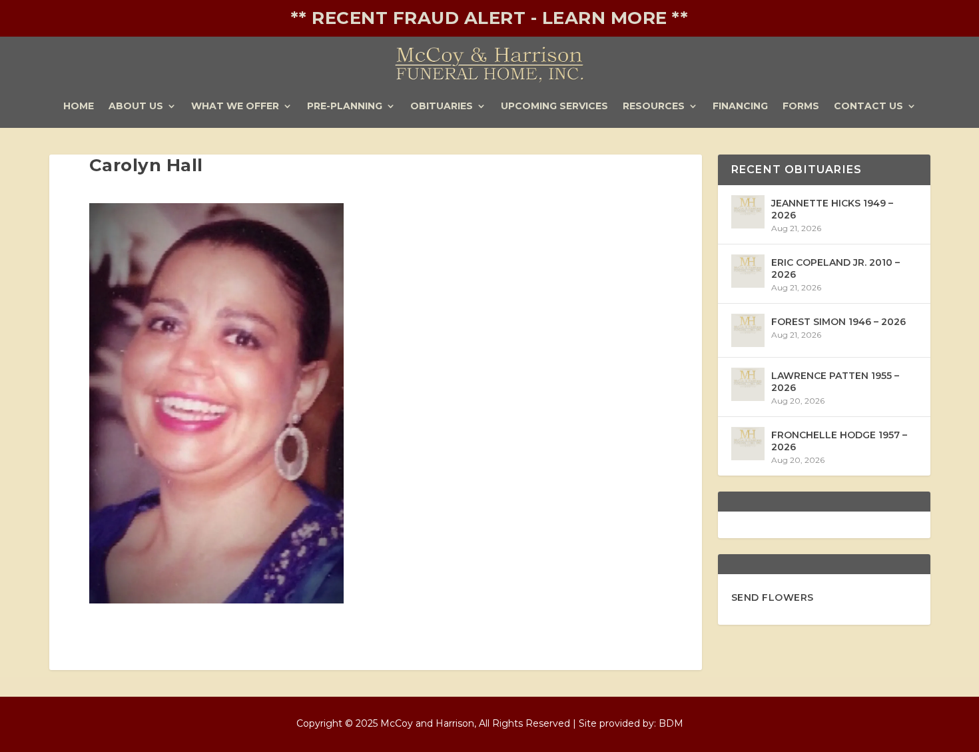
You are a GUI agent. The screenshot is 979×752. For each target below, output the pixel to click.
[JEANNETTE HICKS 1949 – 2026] (748, 211)
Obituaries (441, 106)
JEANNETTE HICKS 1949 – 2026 (832, 209)
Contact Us (868, 106)
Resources (654, 106)
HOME (78, 106)
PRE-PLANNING (344, 106)
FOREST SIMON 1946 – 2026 (838, 322)
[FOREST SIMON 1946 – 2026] (748, 330)
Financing (740, 106)
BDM (671, 723)
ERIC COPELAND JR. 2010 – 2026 (835, 268)
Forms (801, 106)
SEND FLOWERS (772, 597)
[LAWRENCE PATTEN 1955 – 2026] (748, 384)
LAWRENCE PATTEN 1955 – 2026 (835, 382)
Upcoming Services (554, 106)
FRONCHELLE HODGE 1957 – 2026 (839, 441)
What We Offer (235, 106)
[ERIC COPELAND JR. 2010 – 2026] (748, 271)
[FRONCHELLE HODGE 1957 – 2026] (748, 443)
